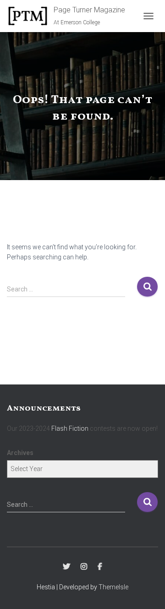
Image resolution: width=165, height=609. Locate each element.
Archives (20, 452)
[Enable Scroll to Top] (147, 590)
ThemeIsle (113, 587)
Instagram (84, 566)
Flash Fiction (69, 428)
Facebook (100, 566)
